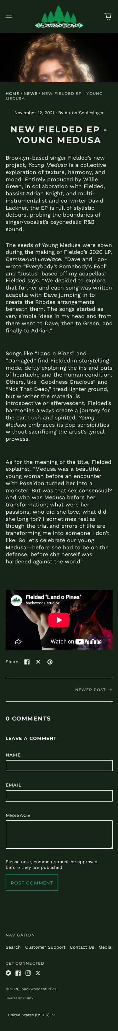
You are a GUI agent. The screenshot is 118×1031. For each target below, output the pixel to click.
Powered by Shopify (19, 997)
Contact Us (82, 947)
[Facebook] (18, 973)
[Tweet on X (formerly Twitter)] (38, 662)
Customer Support (45, 947)
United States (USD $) (29, 1015)
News (30, 93)
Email (14, 785)
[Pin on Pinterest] (50, 662)
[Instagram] (28, 973)
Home (13, 93)
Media (104, 947)
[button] (108, 16)
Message (18, 815)
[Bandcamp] (8, 973)
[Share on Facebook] (27, 662)
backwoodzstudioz (39, 989)
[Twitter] (38, 973)
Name (13, 755)
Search (13, 947)
